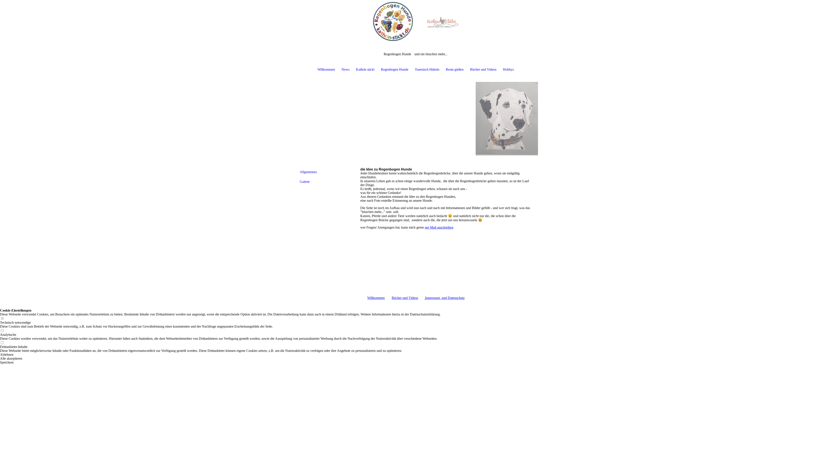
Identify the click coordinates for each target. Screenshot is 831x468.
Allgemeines (308, 172)
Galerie (305, 182)
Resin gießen (455, 69)
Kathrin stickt (365, 69)
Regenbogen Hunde (394, 69)
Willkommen (326, 69)
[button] (220, 355)
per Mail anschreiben (439, 227)
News (345, 69)
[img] (415, 21)
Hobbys (508, 69)
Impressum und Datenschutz (444, 298)
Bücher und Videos (483, 69)
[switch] (2, 318)
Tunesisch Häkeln (427, 69)
